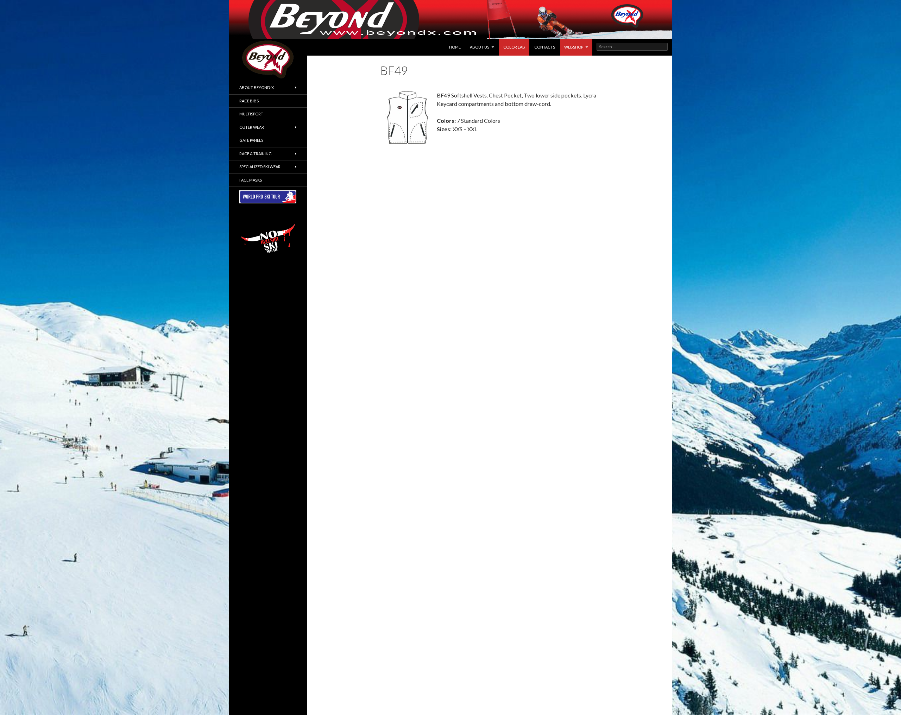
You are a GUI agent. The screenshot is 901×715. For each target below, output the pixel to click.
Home (455, 47)
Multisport (251, 114)
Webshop (573, 47)
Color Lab (514, 47)
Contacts (544, 47)
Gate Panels (251, 140)
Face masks (250, 180)
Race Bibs (249, 101)
